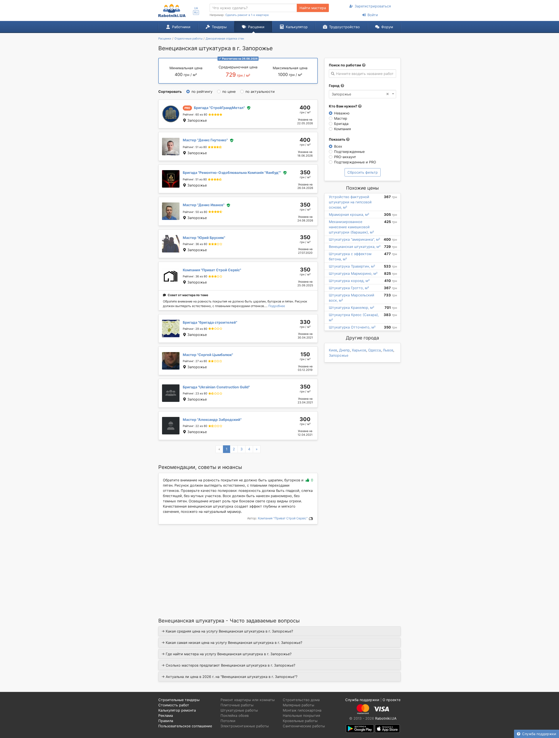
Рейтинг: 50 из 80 (195, 212)
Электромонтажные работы (245, 726)
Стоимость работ (173, 705)
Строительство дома (301, 700)
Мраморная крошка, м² (349, 214)
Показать (337, 139)
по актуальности (260, 91)
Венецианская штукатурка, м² (355, 246)
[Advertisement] (238, 565)
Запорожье (338, 355)
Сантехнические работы (304, 726)
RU (196, 12)
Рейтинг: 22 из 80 (195, 426)
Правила (165, 721)
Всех (338, 146)
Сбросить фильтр (362, 172)
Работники (181, 27)
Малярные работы (298, 705)
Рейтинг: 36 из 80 (195, 244)
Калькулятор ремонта (177, 710)
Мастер (340, 118)
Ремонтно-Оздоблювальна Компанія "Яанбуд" (232, 172)
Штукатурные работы (239, 710)
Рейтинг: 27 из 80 (195, 361)
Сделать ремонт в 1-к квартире (247, 15)
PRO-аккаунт (345, 157)
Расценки (256, 27)
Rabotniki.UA (386, 718)
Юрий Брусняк (204, 237)
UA (196, 8)
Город (334, 85)
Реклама (165, 715)
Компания (342, 129)
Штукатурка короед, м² (349, 280)
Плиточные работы (237, 705)
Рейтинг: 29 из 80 (195, 328)
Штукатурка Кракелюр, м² (351, 307)
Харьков (359, 350)
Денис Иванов (203, 205)
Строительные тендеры (179, 700)
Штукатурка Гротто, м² (349, 288)
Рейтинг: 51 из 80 (195, 147)
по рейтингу (202, 91)
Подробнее (276, 306)
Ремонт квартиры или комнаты (248, 700)
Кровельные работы (300, 721)
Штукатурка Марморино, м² (353, 273)
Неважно (342, 113)
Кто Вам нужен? (343, 106)
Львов (388, 350)
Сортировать (170, 91)
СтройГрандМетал (219, 107)
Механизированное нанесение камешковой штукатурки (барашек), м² (351, 226)
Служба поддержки (539, 734)
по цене (229, 91)
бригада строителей (210, 322)
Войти (372, 15)
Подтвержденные (349, 151)
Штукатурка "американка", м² (354, 239)
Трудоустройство (344, 27)
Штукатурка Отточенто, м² (352, 327)
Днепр (344, 350)
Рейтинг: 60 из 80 (195, 114)
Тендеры (219, 27)
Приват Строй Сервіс (212, 270)
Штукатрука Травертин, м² (352, 266)
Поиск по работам (345, 65)
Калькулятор (297, 27)
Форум (387, 27)
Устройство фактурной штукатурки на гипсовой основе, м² (350, 202)
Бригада (341, 123)
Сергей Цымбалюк (208, 355)
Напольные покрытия (301, 715)
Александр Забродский (212, 419)
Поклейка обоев (235, 715)
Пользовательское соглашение (185, 726)
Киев (333, 350)
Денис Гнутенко (205, 140)
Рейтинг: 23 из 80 (195, 393)
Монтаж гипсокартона (302, 710)
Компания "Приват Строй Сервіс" (283, 518)
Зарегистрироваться (373, 6)
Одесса (374, 350)
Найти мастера (313, 8)
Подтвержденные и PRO (355, 162)
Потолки (228, 721)
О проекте (391, 700)
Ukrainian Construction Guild (216, 387)
